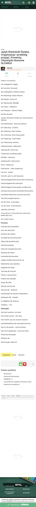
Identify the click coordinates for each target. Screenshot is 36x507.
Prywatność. (5, 499)
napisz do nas (9, 486)
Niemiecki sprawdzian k (12, 384)
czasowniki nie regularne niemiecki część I (18, 382)
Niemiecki (21, 355)
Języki (14, 355)
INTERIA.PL (10, 501)
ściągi (8, 395)
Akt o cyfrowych (10, 492)
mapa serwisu (10, 489)
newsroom (26, 489)
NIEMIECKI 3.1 (8, 379)
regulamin (26, 492)
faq (26, 486)
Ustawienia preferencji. (27, 499)
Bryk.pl (4, 395)
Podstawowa (6, 355)
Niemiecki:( (7, 373)
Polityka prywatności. (15, 499)
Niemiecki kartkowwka (11, 376)
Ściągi (2, 49)
